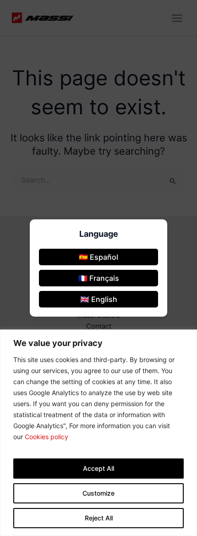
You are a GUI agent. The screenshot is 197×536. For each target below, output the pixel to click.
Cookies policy (46, 437)
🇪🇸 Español (98, 257)
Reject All (99, 518)
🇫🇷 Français (98, 278)
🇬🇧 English (98, 299)
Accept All (98, 468)
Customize (98, 493)
